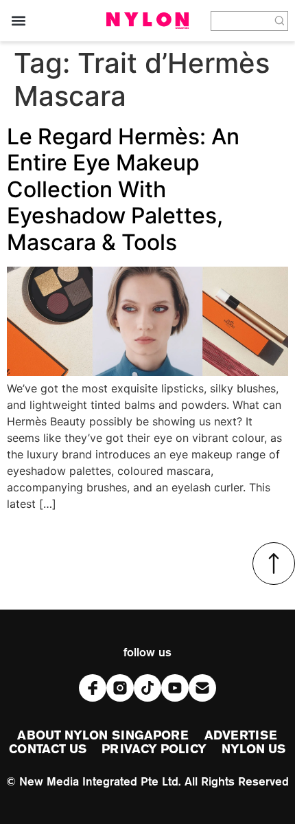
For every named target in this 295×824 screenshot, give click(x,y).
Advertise (241, 736)
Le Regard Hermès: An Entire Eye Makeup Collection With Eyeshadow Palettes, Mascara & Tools (123, 189)
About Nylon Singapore (103, 736)
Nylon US (254, 749)
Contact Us (47, 749)
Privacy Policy (154, 749)
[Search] (280, 21)
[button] (18, 21)
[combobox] (241, 21)
